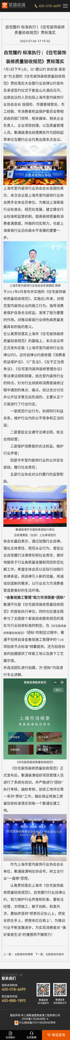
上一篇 (19, 955)
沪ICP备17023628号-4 (35, 1018)
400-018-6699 (47, 6)
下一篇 (50, 955)
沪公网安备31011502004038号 (37, 1022)
